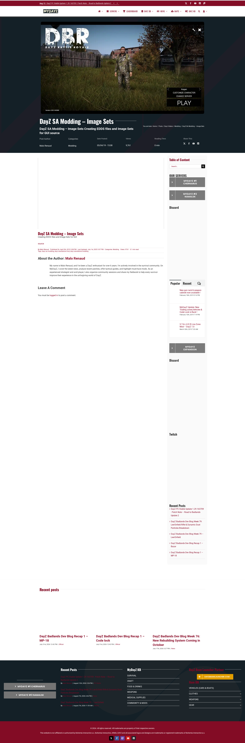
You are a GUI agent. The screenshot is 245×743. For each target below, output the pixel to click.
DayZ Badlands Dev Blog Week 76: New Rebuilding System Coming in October (176, 641)
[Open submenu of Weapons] (240, 699)
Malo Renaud (44, 249)
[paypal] (204, 3)
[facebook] (191, 3)
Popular (175, 283)
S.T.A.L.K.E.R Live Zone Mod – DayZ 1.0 (190, 325)
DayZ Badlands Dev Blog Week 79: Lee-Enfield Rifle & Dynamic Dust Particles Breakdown (186, 524)
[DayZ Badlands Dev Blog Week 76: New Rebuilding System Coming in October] (179, 615)
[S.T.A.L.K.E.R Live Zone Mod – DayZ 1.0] (174, 324)
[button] (199, 11)
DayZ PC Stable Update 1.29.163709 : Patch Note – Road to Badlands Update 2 (75, 3)
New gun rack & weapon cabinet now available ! (190, 291)
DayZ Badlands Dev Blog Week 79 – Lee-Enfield (82, 702)
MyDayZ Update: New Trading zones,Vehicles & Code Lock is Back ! (191, 309)
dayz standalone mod (62, 251)
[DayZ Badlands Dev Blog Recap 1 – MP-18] (66, 615)
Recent (187, 283)
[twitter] (186, 3)
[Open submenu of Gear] (240, 705)
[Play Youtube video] (101, 193)
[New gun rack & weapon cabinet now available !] (174, 290)
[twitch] (122, 738)
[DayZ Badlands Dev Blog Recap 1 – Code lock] (122, 615)
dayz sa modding (48, 251)
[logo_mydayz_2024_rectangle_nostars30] (50, 10)
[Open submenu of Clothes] (240, 694)
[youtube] (195, 3)
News (173, 648)
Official (61, 644)
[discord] (200, 3)
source (41, 243)
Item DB (194, 682)
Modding (72, 146)
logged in (54, 295)
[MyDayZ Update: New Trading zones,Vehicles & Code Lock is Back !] (174, 307)
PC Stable (97, 683)
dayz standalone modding (79, 251)
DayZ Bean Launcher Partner (206, 669)
